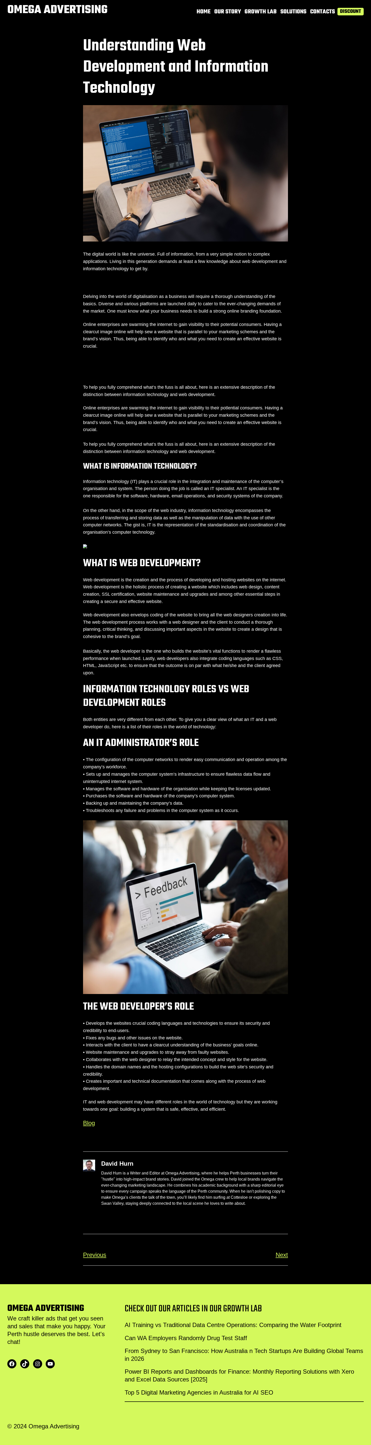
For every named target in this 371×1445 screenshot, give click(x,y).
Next (282, 1254)
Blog (89, 1123)
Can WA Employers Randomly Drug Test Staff (186, 1338)
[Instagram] (37, 1363)
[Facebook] (11, 1363)
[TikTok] (24, 1363)
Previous (94, 1254)
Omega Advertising (57, 10)
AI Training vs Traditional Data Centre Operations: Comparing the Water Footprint (233, 1324)
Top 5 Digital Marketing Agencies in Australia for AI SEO (199, 1392)
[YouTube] (50, 1363)
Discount (350, 11)
